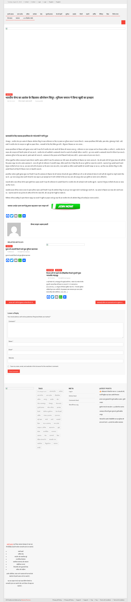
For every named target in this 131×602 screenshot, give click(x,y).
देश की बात (9, 94)
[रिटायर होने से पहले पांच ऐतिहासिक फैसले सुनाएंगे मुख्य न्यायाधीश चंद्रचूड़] (65, 255)
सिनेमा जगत (115, 14)
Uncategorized (41, 391)
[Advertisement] (65, 118)
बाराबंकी (58, 419)
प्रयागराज (57, 415)
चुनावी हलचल (49, 14)
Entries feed (72, 396)
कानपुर (45, 399)
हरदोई (38, 447)
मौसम (38, 431)
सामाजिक (39, 443)
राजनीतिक (45, 431)
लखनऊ (39, 435)
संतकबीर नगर (52, 439)
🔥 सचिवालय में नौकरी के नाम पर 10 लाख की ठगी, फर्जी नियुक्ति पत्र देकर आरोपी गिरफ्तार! (112, 393)
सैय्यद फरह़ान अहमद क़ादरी (25, 101)
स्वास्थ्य (18, 18)
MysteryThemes (26, 600)
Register (51, 2)
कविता (27, 14)
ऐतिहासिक (57, 395)
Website (11, 358)
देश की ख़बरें (59, 14)
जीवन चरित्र (50, 407)
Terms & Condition (105, 600)
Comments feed (74, 400)
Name (11, 341)
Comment (12, 321)
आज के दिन (40, 395)
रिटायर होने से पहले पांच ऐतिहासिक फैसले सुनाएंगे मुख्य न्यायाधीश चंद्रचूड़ (63, 274)
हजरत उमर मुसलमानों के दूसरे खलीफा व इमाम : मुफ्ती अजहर (112, 400)
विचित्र (101, 14)
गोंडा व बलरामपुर (41, 403)
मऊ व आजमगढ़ (47, 423)
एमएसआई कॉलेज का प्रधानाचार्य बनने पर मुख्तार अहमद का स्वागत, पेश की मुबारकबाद (111, 302)
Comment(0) (39, 101)
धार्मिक (94, 14)
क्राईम (74, 14)
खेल (41, 14)
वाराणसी (52, 435)
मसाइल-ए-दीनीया (41, 427)
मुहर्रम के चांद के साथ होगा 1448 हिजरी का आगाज (111, 407)
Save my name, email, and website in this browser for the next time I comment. (34, 366)
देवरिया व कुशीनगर (48, 411)
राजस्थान (53, 431)
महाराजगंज (52, 427)
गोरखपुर (51, 403)
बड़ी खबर (39, 419)
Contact (26, 2)
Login (39, 2)
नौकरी (81, 14)
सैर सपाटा (9, 18)
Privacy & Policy (57, 600)
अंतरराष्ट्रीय (52, 391)
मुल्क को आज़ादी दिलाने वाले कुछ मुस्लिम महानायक (22, 249)
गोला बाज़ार (58, 403)
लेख (45, 435)
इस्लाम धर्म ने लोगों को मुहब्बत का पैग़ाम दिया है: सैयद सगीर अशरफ (22, 302)
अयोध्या (61, 391)
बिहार (38, 423)
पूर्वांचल (67, 14)
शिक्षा (108, 14)
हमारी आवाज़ (10, 14)
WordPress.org (73, 405)
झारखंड (59, 407)
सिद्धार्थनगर (48, 443)
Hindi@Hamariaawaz (24, 252)
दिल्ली (38, 411)
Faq (92, 600)
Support (78, 600)
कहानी (87, 14)
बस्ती (52, 419)
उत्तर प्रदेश (20, 14)
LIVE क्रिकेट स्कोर (28, 18)
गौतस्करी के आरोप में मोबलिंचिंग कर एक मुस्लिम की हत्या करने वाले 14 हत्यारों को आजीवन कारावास (111, 420)
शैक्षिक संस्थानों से (41, 439)
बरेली (46, 419)
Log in (71, 391)
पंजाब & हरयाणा (48, 415)
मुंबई (59, 427)
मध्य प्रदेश (56, 423)
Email (11, 349)
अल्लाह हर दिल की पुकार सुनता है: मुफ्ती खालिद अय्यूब (111, 413)
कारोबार (35, 14)
